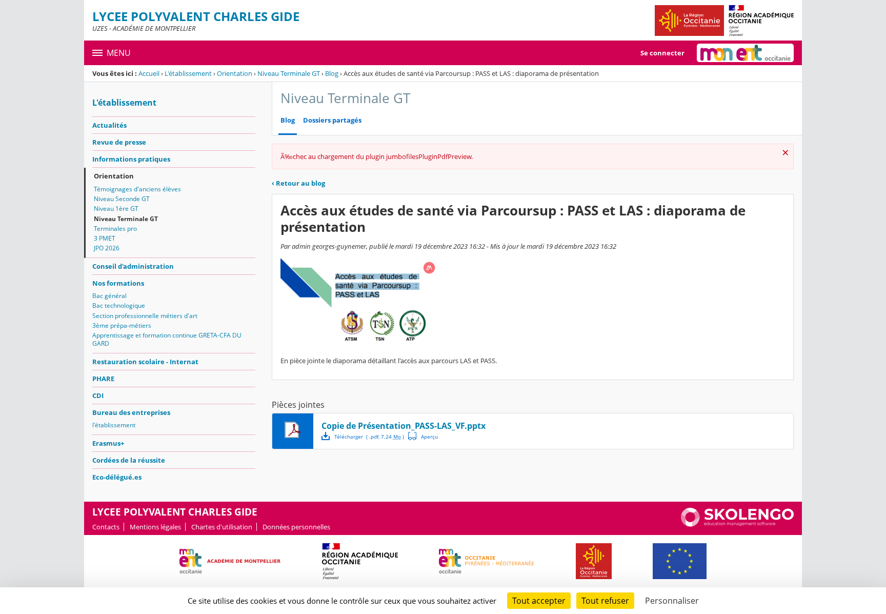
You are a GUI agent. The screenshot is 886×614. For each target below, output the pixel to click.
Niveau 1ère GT (116, 208)
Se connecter (662, 52)
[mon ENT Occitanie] (745, 53)
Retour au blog (298, 183)
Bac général (109, 295)
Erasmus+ (108, 443)
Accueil (148, 73)
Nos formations (118, 283)
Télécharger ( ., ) (369, 436)
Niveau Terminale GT (288, 73)
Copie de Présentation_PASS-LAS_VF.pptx (403, 425)
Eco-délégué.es (117, 477)
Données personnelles (296, 527)
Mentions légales (155, 527)
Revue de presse (119, 142)
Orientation (234, 73)
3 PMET (104, 238)
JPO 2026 (106, 248)
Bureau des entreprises (131, 412)
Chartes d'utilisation (221, 527)
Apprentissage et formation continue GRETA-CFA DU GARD (166, 339)
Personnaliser (672, 600)
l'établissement (113, 425)
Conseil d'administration (133, 266)
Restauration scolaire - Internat (145, 361)
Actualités (109, 125)
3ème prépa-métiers (121, 325)
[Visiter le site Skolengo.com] (737, 524)
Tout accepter (539, 600)
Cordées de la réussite (128, 460)
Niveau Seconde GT (122, 198)
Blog (331, 73)
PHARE (103, 378)
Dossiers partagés (332, 120)
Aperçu (423, 436)
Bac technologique (118, 305)
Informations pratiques (131, 159)
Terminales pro (115, 228)
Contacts (105, 527)
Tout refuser (605, 600)
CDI (98, 395)
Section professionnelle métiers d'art (144, 315)
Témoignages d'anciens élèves (137, 189)
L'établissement (188, 73)
